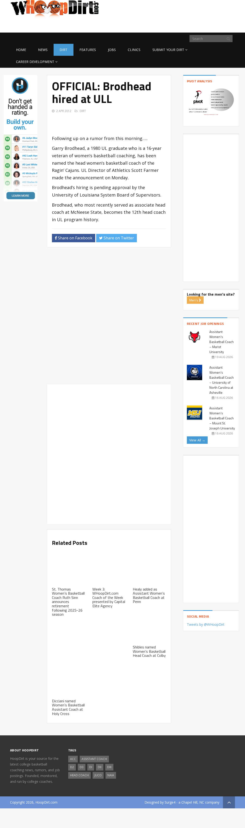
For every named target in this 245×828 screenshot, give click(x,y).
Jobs (112, 49)
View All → (197, 440)
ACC (73, 759)
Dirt (63, 49)
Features (87, 49)
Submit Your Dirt (168, 49)
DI (90, 767)
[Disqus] (109, 317)
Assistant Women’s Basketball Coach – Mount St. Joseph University (222, 418)
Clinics (134, 49)
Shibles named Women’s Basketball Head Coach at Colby (149, 651)
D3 (82, 767)
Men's (194, 300)
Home (21, 49)
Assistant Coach (94, 759)
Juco (98, 775)
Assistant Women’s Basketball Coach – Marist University (221, 341)
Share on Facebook (74, 238)
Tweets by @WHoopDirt (205, 624)
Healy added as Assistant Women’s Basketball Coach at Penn (149, 595)
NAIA (110, 775)
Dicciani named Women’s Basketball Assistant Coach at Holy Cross (68, 707)
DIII (109, 767)
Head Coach (79, 775)
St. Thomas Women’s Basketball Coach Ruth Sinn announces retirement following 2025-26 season (68, 601)
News (43, 49)
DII (99, 767)
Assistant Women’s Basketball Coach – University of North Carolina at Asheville (221, 380)
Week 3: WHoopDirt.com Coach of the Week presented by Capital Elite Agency (108, 597)
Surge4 (170, 802)
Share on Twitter (118, 238)
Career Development (35, 61)
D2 (72, 767)
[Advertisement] (196, 25)
